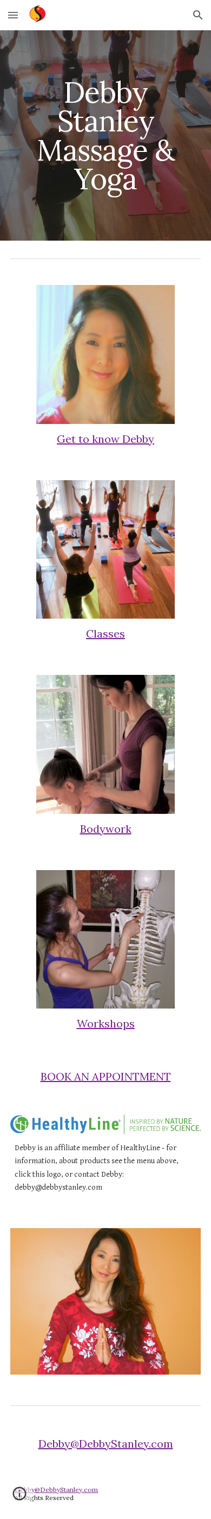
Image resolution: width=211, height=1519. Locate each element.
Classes (105, 633)
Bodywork (105, 828)
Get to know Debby (105, 439)
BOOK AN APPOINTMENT (106, 1076)
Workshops (106, 1023)
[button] (13, 15)
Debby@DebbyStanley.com (105, 1443)
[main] (105, 135)
